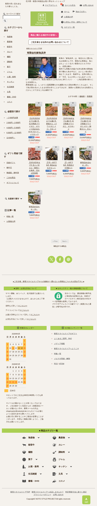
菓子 (9, 67)
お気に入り (38, 105)
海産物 (9, 37)
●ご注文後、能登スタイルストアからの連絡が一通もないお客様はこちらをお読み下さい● (48, 281)
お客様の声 (68, 17)
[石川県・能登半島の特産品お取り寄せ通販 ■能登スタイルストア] (42, 18)
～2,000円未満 (12, 118)
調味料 (9, 62)
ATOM (61, 364)
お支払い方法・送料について (75, 22)
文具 (9, 92)
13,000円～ (11, 138)
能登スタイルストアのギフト (65, 334)
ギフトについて (13, 183)
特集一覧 (10, 216)
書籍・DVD (11, 97)
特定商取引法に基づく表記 (76, 492)
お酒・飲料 (11, 77)
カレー (9, 52)
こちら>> (23, 306)
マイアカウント (51, 5)
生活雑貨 (10, 87)
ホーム (66, 12)
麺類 (9, 57)
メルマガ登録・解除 (62, 359)
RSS (56, 364)
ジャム (9, 72)
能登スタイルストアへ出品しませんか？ (48, 492)
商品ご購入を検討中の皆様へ (44, 35)
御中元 (9, 168)
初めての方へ (81, 12)
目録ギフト (11, 163)
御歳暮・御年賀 (13, 173)
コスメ (9, 102)
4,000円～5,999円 (13, 128)
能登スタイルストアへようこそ (66, 349)
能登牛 (9, 47)
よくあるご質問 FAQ (63, 339)
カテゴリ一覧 (69, 27)
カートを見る (70, 5)
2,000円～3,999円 (13, 123)
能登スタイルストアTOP (34, 48)
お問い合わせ (88, 5)
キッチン (10, 82)
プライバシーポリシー (42, 495)
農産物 (9, 42)
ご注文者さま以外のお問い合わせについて (50, 42)
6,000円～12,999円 (14, 133)
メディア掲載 (59, 344)
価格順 (82, 96)
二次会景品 (11, 178)
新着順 (89, 96)
